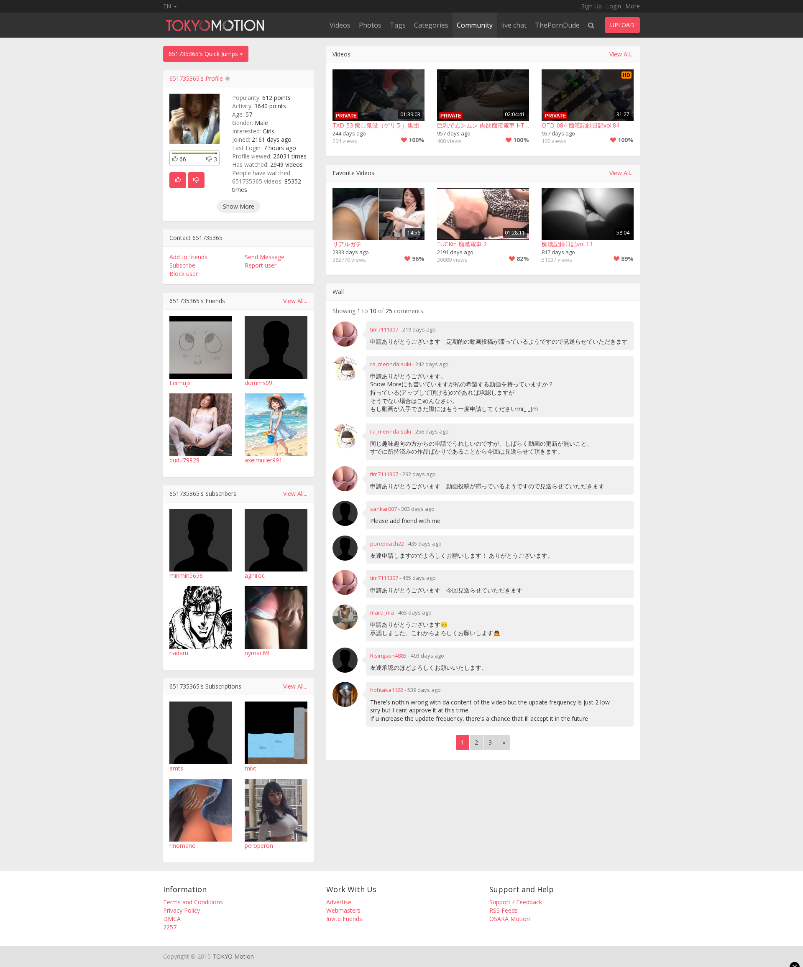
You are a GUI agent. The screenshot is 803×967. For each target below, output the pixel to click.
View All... (295, 301)
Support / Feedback (515, 902)
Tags (398, 25)
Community (475, 25)
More (632, 6)
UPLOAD (622, 25)
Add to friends (188, 257)
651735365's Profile (196, 78)
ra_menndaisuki (390, 364)
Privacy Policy (181, 910)
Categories (431, 25)
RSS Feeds (503, 910)
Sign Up (591, 6)
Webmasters (343, 910)
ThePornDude (557, 25)
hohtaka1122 (386, 690)
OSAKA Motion (509, 919)
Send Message (264, 257)
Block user (183, 274)
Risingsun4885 (388, 655)
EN (168, 6)
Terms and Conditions (193, 902)
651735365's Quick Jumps (204, 54)
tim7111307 (384, 329)
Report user (260, 265)
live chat (514, 25)
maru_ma (382, 612)
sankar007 (383, 509)
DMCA (172, 919)
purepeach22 (387, 543)
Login (613, 6)
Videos (340, 25)
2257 (169, 927)
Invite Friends (344, 919)
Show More (238, 206)
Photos (370, 25)
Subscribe (182, 265)
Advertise (338, 902)
